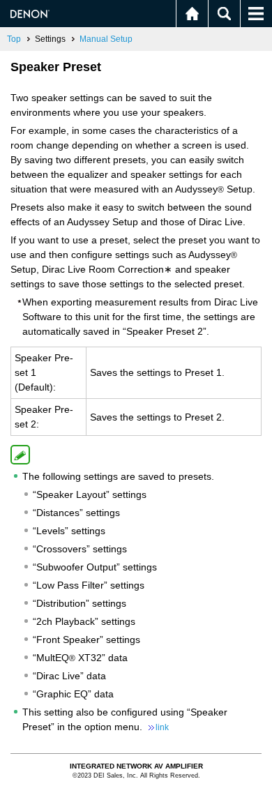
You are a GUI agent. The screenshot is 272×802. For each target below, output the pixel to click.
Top (14, 39)
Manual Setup (106, 39)
